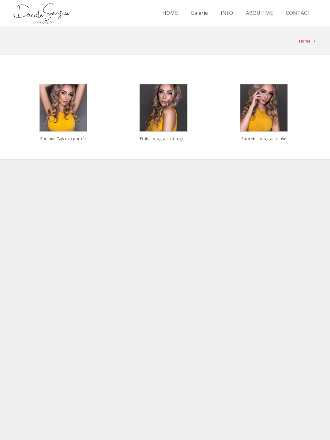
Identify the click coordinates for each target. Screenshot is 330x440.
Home (305, 41)
